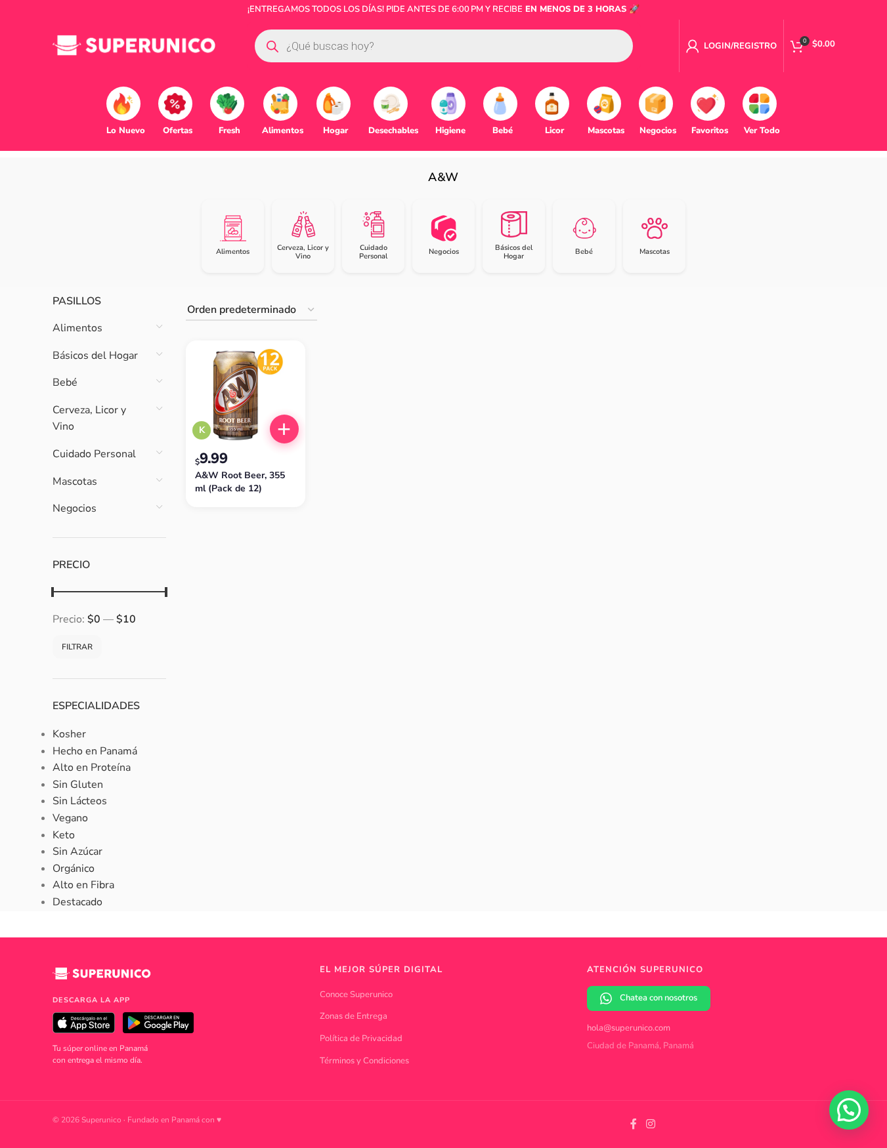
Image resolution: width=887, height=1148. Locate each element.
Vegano (70, 818)
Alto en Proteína (92, 767)
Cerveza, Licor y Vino (89, 418)
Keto (64, 835)
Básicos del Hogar (95, 355)
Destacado (77, 902)
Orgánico (74, 868)
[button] (284, 429)
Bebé (65, 382)
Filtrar (77, 647)
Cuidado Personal (94, 454)
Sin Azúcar (77, 851)
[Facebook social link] (633, 1124)
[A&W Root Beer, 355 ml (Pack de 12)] (245, 395)
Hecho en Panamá (95, 751)
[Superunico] (102, 978)
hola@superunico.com (628, 1028)
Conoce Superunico (356, 994)
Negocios (75, 508)
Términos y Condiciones (364, 1061)
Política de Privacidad (361, 1038)
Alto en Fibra (83, 885)
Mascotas (75, 481)
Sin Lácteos (80, 801)
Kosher (69, 734)
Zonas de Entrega (353, 1016)
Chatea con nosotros (658, 998)
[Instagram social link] (650, 1124)
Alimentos (77, 328)
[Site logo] (135, 45)
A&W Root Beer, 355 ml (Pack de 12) (240, 482)
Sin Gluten (78, 784)
